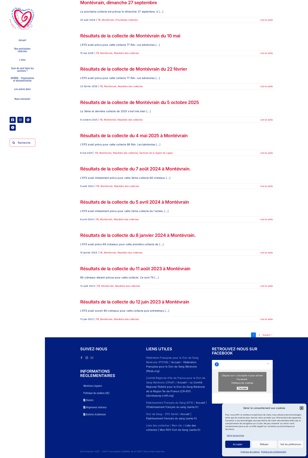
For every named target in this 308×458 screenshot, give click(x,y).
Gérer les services (235, 435)
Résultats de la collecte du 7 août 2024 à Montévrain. (135, 169)
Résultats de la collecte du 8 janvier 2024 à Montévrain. (138, 235)
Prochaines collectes (127, 19)
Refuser (264, 444)
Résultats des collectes (126, 53)
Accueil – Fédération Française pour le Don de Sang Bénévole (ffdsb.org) (171, 367)
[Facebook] (81, 357)
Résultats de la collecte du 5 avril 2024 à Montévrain (134, 202)
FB (99, 19)
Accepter (237, 444)
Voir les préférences (290, 444)
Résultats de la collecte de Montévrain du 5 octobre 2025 (139, 102)
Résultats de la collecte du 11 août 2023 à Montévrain (135, 268)
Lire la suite (266, 19)
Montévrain (108, 19)
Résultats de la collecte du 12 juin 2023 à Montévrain (134, 302)
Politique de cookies (250, 452)
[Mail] (92, 357)
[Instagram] (87, 357)
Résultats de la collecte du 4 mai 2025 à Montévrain (134, 135)
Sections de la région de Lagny (156, 152)
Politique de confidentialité (273, 452)
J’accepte (242, 388)
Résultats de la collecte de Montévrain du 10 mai (130, 36)
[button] (301, 408)
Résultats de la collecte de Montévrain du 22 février (133, 69)
